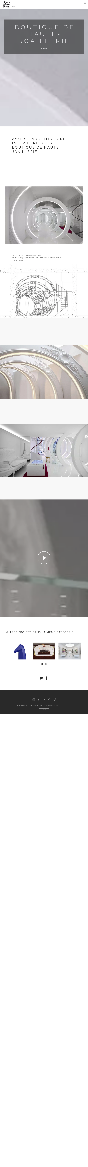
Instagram (33, 699)
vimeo (54, 699)
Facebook (39, 699)
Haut (44, 710)
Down (44, 1161)
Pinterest (49, 699)
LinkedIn (44, 699)
